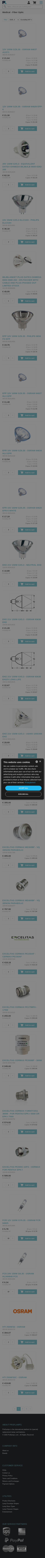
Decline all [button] (23, 794)
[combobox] (37, 761)
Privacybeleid (30, 782)
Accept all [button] (23, 788)
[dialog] (22, 779)
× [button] (40, 761)
